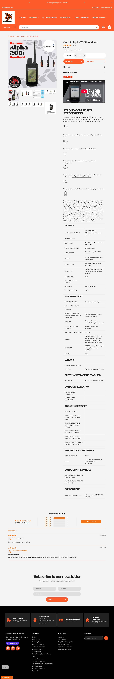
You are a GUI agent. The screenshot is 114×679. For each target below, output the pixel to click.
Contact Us (35, 671)
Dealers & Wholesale (64, 649)
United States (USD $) (106, 7)
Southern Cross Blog (38, 647)
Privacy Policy (36, 651)
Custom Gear (62, 639)
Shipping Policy (37, 642)
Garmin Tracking (63, 644)
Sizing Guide (36, 639)
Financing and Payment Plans (41, 654)
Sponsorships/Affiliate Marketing (42, 663)
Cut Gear (61, 637)
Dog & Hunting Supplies (65, 642)
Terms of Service (37, 649)
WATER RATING (69, 277)
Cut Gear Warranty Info (39, 661)
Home (10, 36)
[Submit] (106, 638)
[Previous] (29, 3)
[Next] (84, 3)
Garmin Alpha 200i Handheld (30, 36)
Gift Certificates (37, 666)
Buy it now (90, 61)
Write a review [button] (91, 522)
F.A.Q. (34, 656)
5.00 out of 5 (27, 521)
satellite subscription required (81, 177)
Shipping (66, 50)
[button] (67, 45)
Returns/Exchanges (38, 644)
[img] (12, 535)
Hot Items (16, 36)
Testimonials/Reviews (38, 668)
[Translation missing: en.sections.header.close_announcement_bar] (112, 3)
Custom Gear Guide (38, 659)
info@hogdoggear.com (7, 7)
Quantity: (69, 55)
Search (34, 637)
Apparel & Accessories (65, 647)
